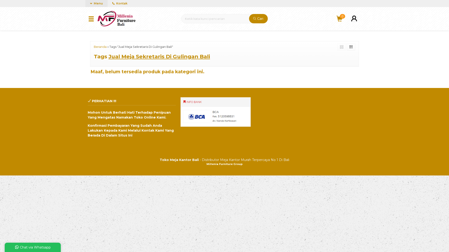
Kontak (121, 3)
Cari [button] (259, 19)
